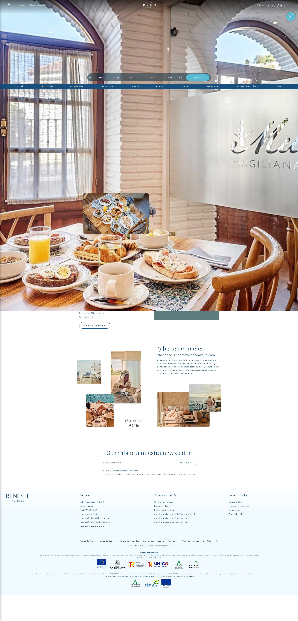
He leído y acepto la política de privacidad (121, 471)
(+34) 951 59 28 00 (91, 317)
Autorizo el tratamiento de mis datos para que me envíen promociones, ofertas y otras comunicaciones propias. (150, 474)
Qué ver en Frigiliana (248, 86)
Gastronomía (106, 86)
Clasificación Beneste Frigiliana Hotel (171, 518)
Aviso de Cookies (108, 541)
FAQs (278, 86)
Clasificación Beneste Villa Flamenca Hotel (174, 514)
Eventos (160, 86)
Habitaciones (46, 86)
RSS (217, 541)
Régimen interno (162, 506)
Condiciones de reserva (153, 541)
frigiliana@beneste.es (93, 313)
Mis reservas (234, 510)
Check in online (266, 5)
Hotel (20, 86)
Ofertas (185, 86)
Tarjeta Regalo (236, 514)
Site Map (207, 541)
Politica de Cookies (88, 541)
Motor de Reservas (190, 541)
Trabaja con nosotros (239, 506)
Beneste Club (235, 502)
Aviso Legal (173, 541)
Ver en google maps (94, 325)
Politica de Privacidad (129, 541)
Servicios (134, 86)
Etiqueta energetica (164, 510)
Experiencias (36, 5)
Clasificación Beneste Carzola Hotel (171, 522)
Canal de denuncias (163, 502)
